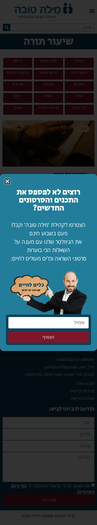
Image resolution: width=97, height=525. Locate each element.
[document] (48, 262)
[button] (7, 181)
